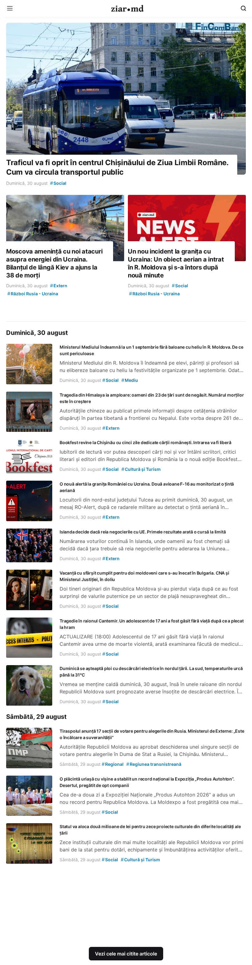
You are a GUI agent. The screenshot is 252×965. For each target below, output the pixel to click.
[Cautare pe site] (243, 8)
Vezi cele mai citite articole (126, 954)
